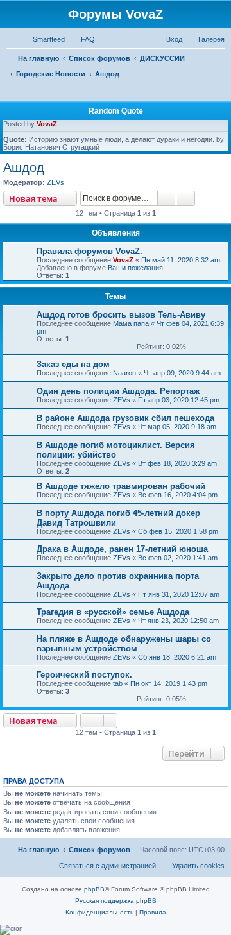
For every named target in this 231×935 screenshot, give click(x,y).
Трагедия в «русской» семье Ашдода (113, 612)
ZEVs (55, 182)
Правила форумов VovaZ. (89, 251)
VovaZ (47, 124)
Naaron (124, 373)
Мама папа (131, 323)
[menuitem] (82, 39)
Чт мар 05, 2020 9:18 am (177, 427)
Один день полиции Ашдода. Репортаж (118, 391)
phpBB (94, 889)
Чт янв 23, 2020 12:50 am (178, 620)
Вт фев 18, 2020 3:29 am (177, 463)
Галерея (211, 39)
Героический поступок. (84, 675)
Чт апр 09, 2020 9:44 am (182, 373)
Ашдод (23, 167)
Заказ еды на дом (73, 364)
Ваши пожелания (135, 267)
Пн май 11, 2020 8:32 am (180, 260)
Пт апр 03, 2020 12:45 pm (178, 400)
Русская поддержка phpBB (116, 900)
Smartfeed (49, 39)
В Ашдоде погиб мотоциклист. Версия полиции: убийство (116, 449)
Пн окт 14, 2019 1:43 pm (168, 683)
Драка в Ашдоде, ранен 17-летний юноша (122, 549)
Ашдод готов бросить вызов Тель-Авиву (121, 315)
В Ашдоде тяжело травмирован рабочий (121, 486)
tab (118, 683)
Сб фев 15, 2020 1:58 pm (178, 531)
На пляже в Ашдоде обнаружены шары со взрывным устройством (124, 643)
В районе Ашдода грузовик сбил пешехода (125, 418)
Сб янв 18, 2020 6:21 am (177, 657)
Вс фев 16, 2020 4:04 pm (178, 495)
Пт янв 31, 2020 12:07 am (178, 594)
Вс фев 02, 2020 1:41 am (178, 558)
